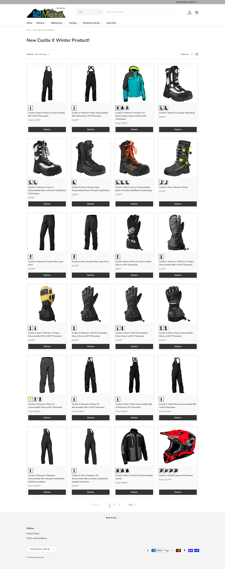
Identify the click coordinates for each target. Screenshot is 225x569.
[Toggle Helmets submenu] (46, 23)
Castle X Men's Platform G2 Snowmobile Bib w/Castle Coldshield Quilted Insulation (90, 478)
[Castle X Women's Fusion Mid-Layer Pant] (47, 232)
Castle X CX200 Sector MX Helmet (176, 475)
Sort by (30, 54)
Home (29, 23)
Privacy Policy (33, 533)
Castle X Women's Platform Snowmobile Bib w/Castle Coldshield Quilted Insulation (46, 478)
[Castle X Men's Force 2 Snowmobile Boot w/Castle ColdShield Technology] (134, 158)
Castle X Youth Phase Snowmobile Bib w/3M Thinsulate (177, 406)
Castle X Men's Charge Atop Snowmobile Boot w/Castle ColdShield (90, 189)
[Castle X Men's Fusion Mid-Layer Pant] (91, 232)
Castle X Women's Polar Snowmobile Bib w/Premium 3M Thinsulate (90, 114)
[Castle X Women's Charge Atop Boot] (178, 84)
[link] (94, 504)
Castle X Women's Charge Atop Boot (177, 112)
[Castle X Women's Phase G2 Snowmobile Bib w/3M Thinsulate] (91, 375)
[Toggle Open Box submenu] (118, 23)
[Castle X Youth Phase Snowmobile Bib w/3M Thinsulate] (178, 375)
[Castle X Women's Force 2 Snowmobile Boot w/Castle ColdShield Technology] (47, 158)
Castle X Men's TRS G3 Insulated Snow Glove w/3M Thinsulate (131, 335)
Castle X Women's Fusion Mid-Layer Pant (45, 263)
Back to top (111, 517)
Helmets (40, 23)
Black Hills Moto (38, 557)
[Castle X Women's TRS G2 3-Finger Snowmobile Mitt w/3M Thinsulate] (178, 232)
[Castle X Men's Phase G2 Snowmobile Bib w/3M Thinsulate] (47, 84)
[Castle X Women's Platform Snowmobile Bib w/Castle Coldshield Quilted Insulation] (47, 446)
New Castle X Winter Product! (43, 30)
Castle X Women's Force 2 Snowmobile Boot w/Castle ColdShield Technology (47, 190)
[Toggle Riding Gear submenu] (64, 23)
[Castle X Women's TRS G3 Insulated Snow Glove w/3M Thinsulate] (91, 304)
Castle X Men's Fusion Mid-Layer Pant (90, 261)
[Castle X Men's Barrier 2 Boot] (178, 158)
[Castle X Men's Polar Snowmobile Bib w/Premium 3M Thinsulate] (134, 375)
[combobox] (126, 12)
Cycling (72, 23)
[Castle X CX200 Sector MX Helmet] (178, 446)
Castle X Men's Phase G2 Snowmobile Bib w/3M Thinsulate (46, 114)
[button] (197, 12)
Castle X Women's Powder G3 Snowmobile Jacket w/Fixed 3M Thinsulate (130, 116)
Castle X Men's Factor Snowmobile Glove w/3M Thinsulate (176, 335)
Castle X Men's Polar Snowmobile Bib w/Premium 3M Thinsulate (133, 406)
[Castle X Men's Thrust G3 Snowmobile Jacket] (134, 446)
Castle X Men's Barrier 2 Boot (173, 187)
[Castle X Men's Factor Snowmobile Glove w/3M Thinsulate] (178, 304)
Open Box (111, 23)
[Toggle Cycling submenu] (78, 23)
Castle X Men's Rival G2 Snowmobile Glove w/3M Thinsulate (133, 263)
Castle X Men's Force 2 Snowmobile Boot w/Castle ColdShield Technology (133, 189)
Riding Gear (57, 23)
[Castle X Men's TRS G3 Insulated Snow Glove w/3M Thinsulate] (134, 304)
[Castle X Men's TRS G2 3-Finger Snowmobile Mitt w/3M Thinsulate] (47, 304)
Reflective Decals (91, 23)
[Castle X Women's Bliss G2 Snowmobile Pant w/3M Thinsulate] (47, 375)
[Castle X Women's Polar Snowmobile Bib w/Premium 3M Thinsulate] (91, 84)
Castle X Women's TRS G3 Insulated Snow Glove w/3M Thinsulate (89, 335)
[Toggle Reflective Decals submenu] (101, 23)
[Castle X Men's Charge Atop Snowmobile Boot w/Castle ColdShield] (91, 158)
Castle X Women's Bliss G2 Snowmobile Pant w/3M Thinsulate (45, 406)
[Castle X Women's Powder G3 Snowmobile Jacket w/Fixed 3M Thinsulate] (134, 84)
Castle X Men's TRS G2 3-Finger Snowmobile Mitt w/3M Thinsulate (45, 335)
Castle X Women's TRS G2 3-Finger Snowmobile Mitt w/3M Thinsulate (176, 263)
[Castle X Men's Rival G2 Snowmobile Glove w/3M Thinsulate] (134, 232)
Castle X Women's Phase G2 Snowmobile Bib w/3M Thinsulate (88, 406)
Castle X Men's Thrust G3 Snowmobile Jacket (134, 477)
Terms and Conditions (37, 538)
